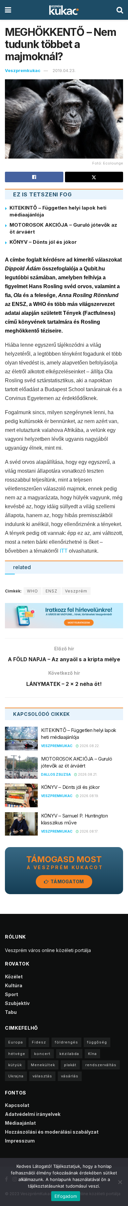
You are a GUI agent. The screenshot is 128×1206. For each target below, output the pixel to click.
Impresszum (20, 1140)
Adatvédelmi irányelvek (32, 1114)
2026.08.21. (87, 774)
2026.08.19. (89, 796)
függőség (97, 1042)
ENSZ (51, 591)
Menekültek (43, 1065)
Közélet (14, 976)
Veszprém (76, 591)
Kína (92, 1053)
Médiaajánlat (20, 1123)
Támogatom (67, 881)
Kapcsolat (17, 1105)
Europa (15, 1042)
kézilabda (69, 1053)
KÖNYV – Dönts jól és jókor (43, 242)
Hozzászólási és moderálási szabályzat (51, 1132)
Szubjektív (17, 1003)
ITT (64, 551)
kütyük (15, 1065)
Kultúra (13, 985)
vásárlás (69, 1076)
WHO (32, 591)
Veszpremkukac (22, 70)
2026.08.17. (88, 831)
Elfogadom (65, 1196)
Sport (11, 994)
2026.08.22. (89, 746)
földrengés (66, 1042)
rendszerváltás (101, 1065)
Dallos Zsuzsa (56, 774)
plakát (70, 1065)
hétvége (16, 1053)
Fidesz (39, 1042)
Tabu (11, 1012)
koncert (42, 1053)
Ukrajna (16, 1076)
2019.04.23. (64, 70)
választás (42, 1076)
